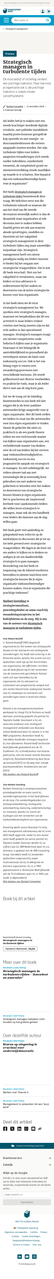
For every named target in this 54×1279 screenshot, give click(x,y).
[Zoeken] (47, 20)
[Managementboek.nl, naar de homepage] (12, 12)
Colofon (34, 1232)
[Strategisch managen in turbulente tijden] (13, 918)
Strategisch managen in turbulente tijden (17, 942)
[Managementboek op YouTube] (27, 1256)
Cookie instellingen (31, 1236)
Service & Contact (21, 1245)
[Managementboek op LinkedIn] (19, 1256)
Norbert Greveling (14, 106)
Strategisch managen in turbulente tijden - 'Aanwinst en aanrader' (25, 974)
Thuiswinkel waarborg (27, 1228)
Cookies (15, 1236)
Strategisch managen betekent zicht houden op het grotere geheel (24, 1021)
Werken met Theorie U (15, 1092)
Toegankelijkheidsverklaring (26, 1240)
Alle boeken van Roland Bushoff (20, 774)
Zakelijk (8, 1164)
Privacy (43, 1232)
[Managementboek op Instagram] (34, 1256)
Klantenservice (12, 1158)
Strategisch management (17, 29)
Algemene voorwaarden (16, 1232)
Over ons (37, 1245)
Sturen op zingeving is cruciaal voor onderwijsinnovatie (20, 1048)
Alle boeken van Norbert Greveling (22, 881)
